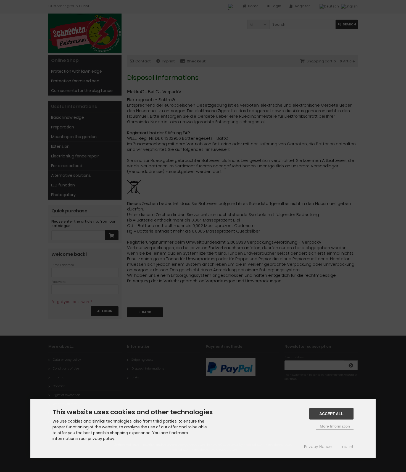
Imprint (347, 446)
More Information (335, 426)
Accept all (331, 414)
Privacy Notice (318, 446)
